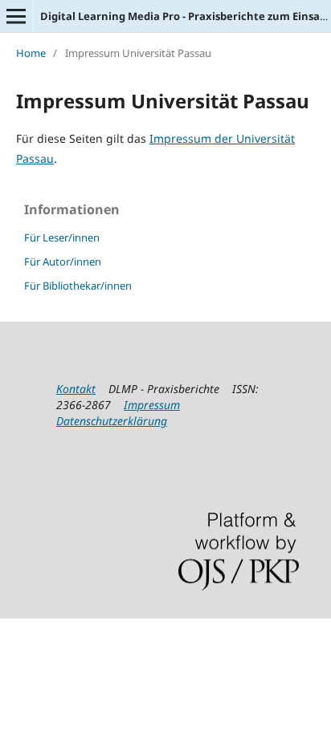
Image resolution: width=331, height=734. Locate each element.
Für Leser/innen (62, 237)
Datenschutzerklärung (111, 420)
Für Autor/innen (62, 261)
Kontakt (76, 388)
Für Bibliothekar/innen (78, 285)
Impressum (152, 404)
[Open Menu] (16, 16)
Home (31, 53)
